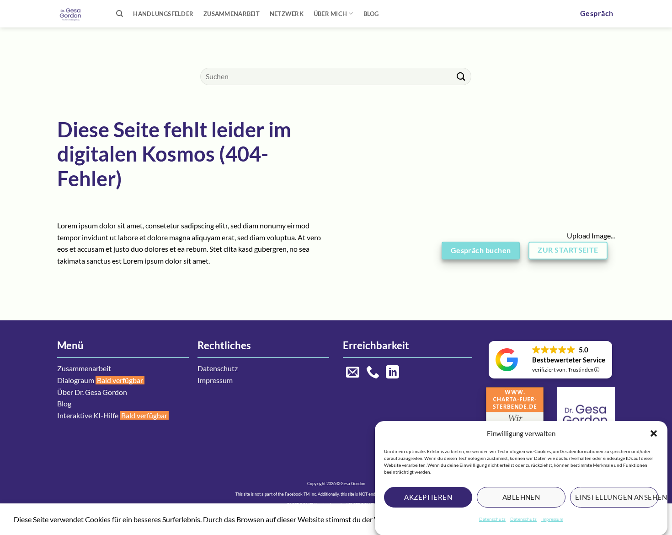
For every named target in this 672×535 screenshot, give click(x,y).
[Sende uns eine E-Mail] (352, 373)
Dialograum (75, 380)
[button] (653, 433)
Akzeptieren (428, 497)
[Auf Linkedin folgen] (392, 373)
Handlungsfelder (163, 13)
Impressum (552, 519)
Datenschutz (492, 519)
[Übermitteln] (461, 76)
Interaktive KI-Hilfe (87, 415)
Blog (371, 13)
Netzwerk (287, 13)
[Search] (119, 13)
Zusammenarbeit (231, 13)
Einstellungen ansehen (616, 497)
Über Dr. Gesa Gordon (92, 392)
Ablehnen (521, 497)
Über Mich (330, 13)
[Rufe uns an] (372, 373)
